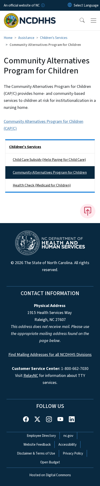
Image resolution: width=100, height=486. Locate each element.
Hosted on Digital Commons (50, 475)
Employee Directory (41, 435)
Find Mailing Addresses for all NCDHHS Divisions (50, 355)
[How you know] (42, 5)
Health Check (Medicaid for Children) (42, 185)
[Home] (30, 16)
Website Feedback (37, 444)
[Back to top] (87, 211)
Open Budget (50, 462)
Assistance (26, 37)
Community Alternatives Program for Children (50, 172)
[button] (79, 20)
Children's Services (53, 37)
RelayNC (30, 376)
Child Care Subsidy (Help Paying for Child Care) (49, 159)
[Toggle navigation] (93, 20)
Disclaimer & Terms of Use (36, 453)
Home (8, 37)
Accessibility (67, 444)
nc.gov (68, 435)
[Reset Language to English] (70, 5)
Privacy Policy (73, 453)
